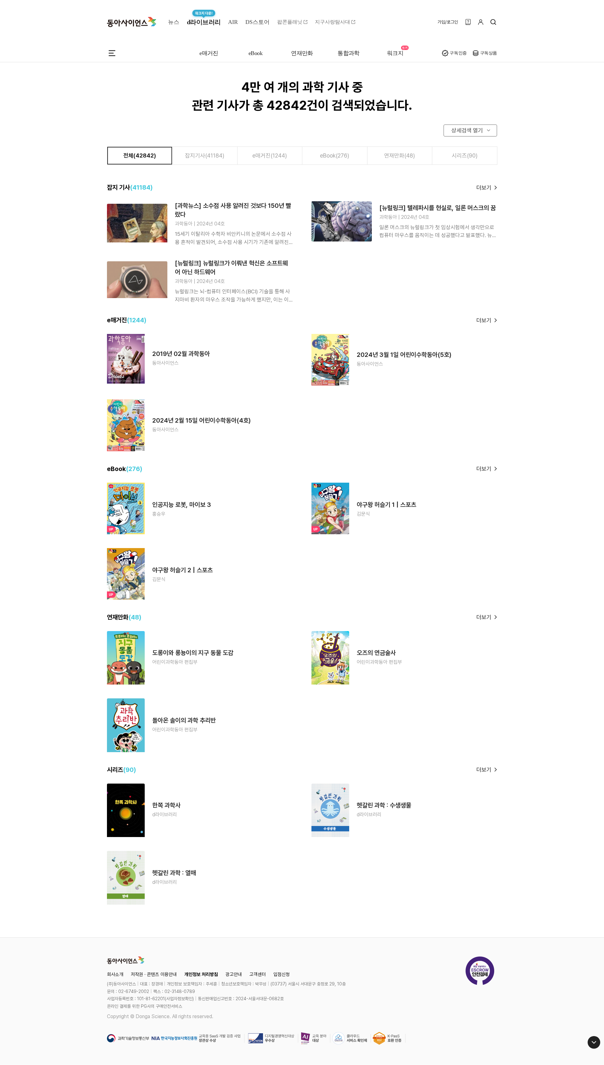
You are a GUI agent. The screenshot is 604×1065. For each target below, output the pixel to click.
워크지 (395, 53)
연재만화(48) (399, 155)
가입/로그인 (448, 22)
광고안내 (234, 974)
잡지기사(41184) (204, 155)
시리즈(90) (465, 155)
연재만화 (302, 53)
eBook (255, 53)
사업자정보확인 (179, 998)
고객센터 (257, 974)
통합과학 (349, 53)
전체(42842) (139, 155)
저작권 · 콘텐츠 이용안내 (154, 974)
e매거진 (208, 53)
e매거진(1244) (269, 155)
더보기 (483, 187)
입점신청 (281, 974)
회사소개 (115, 974)
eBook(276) (334, 155)
